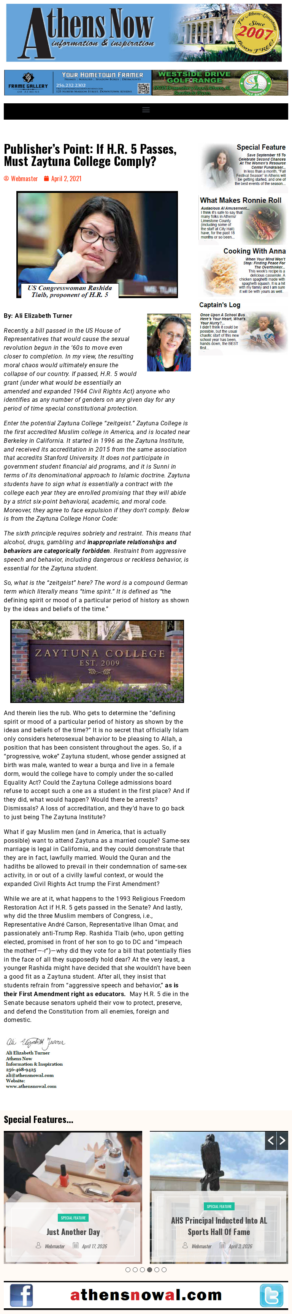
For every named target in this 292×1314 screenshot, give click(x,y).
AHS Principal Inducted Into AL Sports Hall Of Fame (73, 1226)
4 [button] (149, 1269)
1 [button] (127, 1269)
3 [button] (142, 1269)
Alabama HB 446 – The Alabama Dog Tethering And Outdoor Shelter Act (219, 1220)
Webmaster (55, 1246)
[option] (73, 1197)
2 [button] (135, 1269)
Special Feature (73, 1206)
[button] (146, 109)
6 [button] (164, 1269)
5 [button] (156, 1269)
